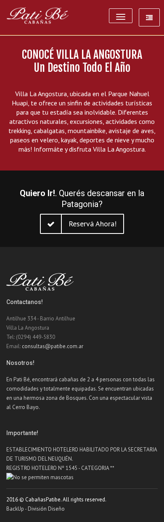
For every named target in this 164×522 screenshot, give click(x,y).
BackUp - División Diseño (35, 508)
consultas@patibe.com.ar (52, 346)
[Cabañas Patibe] (37, 16)
